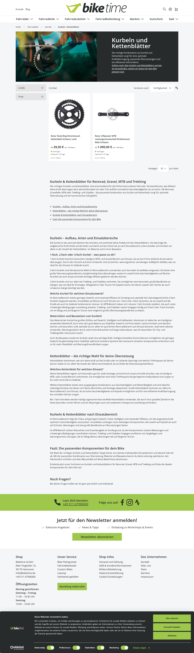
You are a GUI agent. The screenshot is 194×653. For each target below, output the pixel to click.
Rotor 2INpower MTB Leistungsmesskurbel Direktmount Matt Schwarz (112, 139)
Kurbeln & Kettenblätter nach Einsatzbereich (75, 215)
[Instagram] (129, 502)
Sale (171, 19)
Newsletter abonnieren (97, 537)
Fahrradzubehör (75, 19)
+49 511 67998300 (75, 504)
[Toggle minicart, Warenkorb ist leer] (176, 9)
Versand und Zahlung (111, 561)
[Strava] (137, 502)
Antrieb (48, 27)
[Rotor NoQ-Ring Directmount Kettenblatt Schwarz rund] (69, 114)
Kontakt (19, 9)
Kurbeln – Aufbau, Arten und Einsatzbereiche (75, 206)
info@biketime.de (25, 573)
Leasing (61, 573)
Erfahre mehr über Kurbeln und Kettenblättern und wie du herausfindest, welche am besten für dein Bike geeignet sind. (137, 68)
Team (144, 569)
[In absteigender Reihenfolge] (176, 88)
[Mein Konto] (170, 9)
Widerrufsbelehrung (110, 569)
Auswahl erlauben (172, 627)
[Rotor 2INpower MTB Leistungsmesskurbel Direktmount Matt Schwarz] (113, 114)
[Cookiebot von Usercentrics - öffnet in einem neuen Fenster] (17, 648)
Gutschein (156, 19)
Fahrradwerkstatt (66, 565)
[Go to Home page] (98, 9)
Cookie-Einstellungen (110, 576)
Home (18, 27)
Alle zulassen (172, 618)
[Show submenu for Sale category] (176, 19)
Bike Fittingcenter (67, 561)
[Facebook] (122, 502)
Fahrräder (22, 19)
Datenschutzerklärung (111, 573)
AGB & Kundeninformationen (115, 565)
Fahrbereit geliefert (68, 576)
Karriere (145, 573)
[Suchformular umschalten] (164, 9)
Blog (28, 9)
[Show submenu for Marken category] (142, 19)
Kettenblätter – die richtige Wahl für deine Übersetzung (80, 210)
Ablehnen (172, 635)
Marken (135, 19)
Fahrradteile (47, 19)
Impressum (147, 576)
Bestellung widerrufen (72, 586)
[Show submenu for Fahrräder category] (31, 19)
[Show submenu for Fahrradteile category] (57, 19)
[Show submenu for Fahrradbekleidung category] (122, 19)
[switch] (76, 648)
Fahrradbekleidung (108, 19)
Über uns (146, 565)
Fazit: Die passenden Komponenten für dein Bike (77, 219)
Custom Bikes (65, 569)
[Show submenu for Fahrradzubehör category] (88, 19)
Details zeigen (139, 648)
